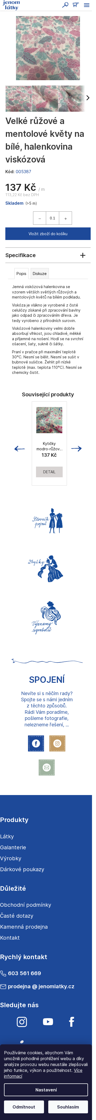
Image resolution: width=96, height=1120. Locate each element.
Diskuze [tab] (40, 273)
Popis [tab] (21, 273)
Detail (49, 472)
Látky (7, 836)
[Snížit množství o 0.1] (39, 218)
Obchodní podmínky (25, 905)
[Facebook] (71, 1022)
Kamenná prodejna (24, 927)
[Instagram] (22, 1022)
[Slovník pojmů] (47, 520)
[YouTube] (48, 1022)
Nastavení (46, 1089)
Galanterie (13, 847)
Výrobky (10, 858)
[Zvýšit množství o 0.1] (65, 218)
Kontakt (10, 938)
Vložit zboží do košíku (48, 233)
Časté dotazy (16, 916)
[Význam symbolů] (47, 616)
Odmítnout (24, 1107)
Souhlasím (68, 1107)
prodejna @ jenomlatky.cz (41, 986)
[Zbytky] (47, 568)
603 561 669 (24, 973)
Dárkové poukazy (22, 869)
